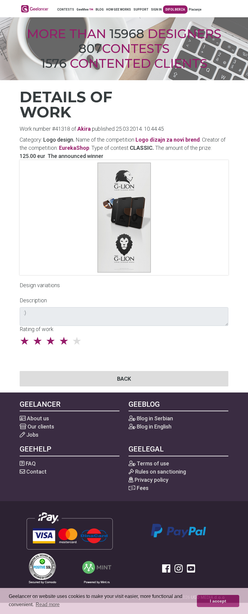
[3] (52, 341)
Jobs (31, 435)
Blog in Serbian (154, 418)
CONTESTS (65, 9)
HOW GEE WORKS (118, 9)
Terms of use (152, 463)
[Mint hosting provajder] (97, 568)
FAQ (30, 463)
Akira (84, 129)
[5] (78, 341)
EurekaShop (74, 148)
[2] (39, 341)
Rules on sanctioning (160, 471)
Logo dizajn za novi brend (167, 139)
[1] (26, 341)
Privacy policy (150, 480)
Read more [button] (48, 604)
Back (124, 379)
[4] (65, 341)
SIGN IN (156, 9)
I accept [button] (218, 601)
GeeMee (83, 9)
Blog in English (153, 426)
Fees (141, 488)
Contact (36, 471)
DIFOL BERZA (175, 9)
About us (37, 418)
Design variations (40, 285)
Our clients (40, 426)
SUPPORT (140, 9)
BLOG (100, 9)
